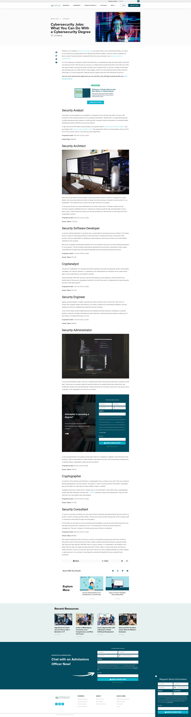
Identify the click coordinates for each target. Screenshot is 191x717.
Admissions (76, 5)
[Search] (138, 1)
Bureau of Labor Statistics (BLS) (82, 129)
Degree (101, 411)
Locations (103, 5)
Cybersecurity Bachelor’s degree (114, 126)
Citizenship (177, 691)
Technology (66, 18)
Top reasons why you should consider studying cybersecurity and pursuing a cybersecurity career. (102, 95)
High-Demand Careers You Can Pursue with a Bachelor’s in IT (62, 630)
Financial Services (90, 5)
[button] (56, 52)
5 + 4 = (101, 436)
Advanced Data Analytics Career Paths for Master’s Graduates (127, 630)
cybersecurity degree (84, 51)
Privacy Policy (113, 422)
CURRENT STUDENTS (112, 1)
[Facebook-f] (59, 704)
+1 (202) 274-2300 (102, 432)
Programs (66, 5)
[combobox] (114, 407)
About (112, 5)
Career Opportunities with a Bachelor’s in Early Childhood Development (106, 630)
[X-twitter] (56, 704)
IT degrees (91, 492)
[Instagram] (62, 704)
